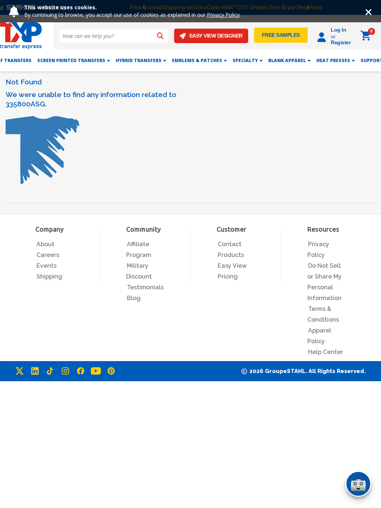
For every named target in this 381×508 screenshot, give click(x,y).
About (45, 244)
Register (340, 42)
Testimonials (145, 287)
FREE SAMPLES (281, 35)
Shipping (49, 276)
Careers (47, 254)
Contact (229, 244)
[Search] (160, 36)
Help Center (325, 352)
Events (46, 265)
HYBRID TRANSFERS (138, 60)
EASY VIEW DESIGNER (216, 36)
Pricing (228, 276)
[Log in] (322, 36)
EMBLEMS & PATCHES (197, 60)
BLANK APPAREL (287, 60)
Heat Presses (333, 60)
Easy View (232, 265)
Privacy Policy (223, 14)
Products (231, 254)
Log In (338, 30)
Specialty (245, 60)
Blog (134, 298)
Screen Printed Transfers (71, 60)
